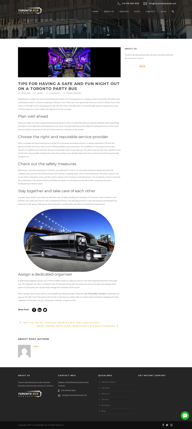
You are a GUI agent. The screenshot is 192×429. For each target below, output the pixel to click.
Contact (150, 11)
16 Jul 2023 (25, 93)
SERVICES (124, 11)
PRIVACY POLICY (109, 382)
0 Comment (54, 93)
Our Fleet (105, 388)
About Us (109, 11)
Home (95, 11)
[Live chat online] (185, 415)
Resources (106, 405)
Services (105, 399)
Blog (163, 11)
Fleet (137, 11)
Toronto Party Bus (73, 93)
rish (41, 93)
